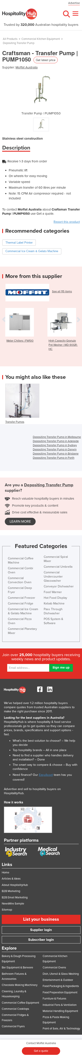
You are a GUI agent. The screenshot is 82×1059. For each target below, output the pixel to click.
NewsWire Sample (13, 903)
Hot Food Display (55, 598)
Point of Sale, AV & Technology (61, 1028)
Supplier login (41, 930)
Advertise (74, 3)
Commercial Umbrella (58, 567)
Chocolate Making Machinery (19, 985)
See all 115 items (62, 291)
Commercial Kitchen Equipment (40, 39)
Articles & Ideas (11, 878)
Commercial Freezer (21, 598)
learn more (20, 521)
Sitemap (7, 909)
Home (5, 872)
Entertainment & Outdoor (58, 980)
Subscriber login (41, 940)
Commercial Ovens (54, 967)
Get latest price (45, 60)
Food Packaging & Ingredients (61, 986)
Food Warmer (53, 592)
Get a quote (41, 1051)
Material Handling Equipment (60, 1011)
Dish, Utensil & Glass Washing (61, 974)
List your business (41, 919)
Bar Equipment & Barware (17, 967)
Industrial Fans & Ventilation (60, 1005)
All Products (10, 39)
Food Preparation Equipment (60, 992)
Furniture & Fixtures (54, 998)
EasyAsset (46, 775)
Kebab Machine (54, 603)
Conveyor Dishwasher (59, 586)
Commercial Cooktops (15, 1009)
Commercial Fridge (20, 603)
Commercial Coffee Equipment (20, 1003)
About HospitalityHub (15, 885)
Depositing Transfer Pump (18, 43)
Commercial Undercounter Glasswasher (53, 577)
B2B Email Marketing (15, 897)
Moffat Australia (27, 67)
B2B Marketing (11, 891)
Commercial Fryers (13, 1026)
